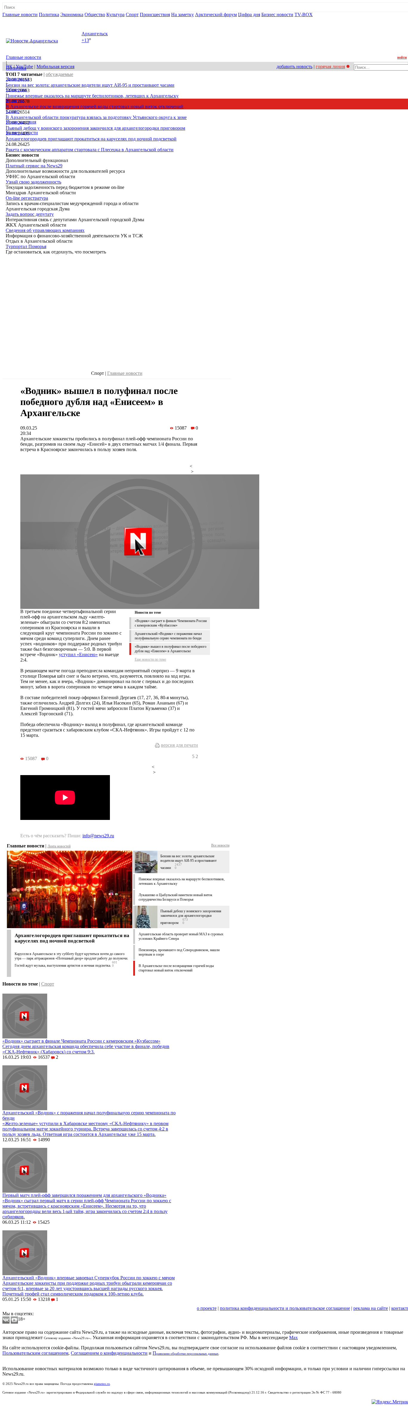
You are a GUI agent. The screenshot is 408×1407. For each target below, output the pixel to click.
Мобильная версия (55, 66)
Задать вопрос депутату (30, 214)
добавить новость (294, 66)
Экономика (71, 14)
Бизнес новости (277, 14)
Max (293, 1337)
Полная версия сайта (25, 19)
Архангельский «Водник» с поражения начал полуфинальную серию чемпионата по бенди (168, 636)
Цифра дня (249, 14)
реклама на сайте (370, 1308)
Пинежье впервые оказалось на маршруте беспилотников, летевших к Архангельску (92, 95)
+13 (85, 40)
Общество (95, 14)
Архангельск (95, 33)
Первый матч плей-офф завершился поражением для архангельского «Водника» (84, 1195)
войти (402, 57)
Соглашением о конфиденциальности (109, 1353)
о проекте (207, 1308)
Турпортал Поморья (26, 246)
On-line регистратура (27, 198)
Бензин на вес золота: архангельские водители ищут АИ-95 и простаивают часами (90, 85)
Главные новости (20, 14)
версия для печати (179, 745)
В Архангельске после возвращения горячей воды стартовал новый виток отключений (94, 106)
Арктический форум (216, 14)
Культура (115, 14)
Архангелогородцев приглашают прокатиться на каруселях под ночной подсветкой (91, 138)
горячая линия (330, 66)
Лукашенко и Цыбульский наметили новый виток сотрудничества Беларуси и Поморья (175, 897)
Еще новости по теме (150, 659)
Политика (49, 14)
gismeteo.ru (102, 1383)
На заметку (182, 14)
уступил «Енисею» (78, 654)
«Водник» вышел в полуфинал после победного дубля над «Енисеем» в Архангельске (170, 648)
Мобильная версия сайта (29, 1308)
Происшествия (155, 14)
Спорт (132, 14)
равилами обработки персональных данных (187, 1353)
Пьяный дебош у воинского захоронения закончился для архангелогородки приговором (95, 128)
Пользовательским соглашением (35, 1353)
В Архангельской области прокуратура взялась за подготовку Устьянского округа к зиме (96, 117)
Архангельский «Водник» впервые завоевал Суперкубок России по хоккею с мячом (88, 1277)
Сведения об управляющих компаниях (45, 230)
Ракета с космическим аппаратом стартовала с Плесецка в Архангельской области (90, 149)
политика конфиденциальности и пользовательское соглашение (285, 1308)
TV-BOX (304, 14)
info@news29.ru (98, 835)
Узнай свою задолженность (33, 181)
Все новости (220, 845)
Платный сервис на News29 (34, 165)
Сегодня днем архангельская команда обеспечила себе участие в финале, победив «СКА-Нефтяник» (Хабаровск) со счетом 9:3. (85, 1049)
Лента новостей (58, 846)
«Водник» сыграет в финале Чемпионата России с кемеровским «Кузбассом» (171, 623)
